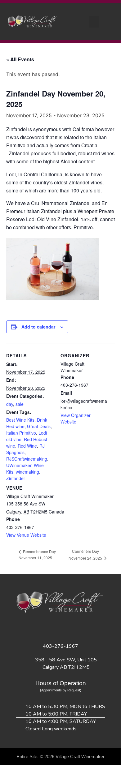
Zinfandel (15, 478)
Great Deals (39, 426)
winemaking (27, 472)
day (9, 404)
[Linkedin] (69, 628)
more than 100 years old (74, 190)
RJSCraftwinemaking (26, 459)
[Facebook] (35, 628)
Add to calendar (38, 327)
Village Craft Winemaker (80, 756)
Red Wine (27, 446)
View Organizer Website (75, 418)
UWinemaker (18, 465)
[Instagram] (52, 628)
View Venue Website (26, 535)
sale (20, 404)
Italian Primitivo (21, 433)
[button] (94, 22)
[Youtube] (86, 628)
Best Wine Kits (20, 420)
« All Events (20, 59)
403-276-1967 (60, 646)
